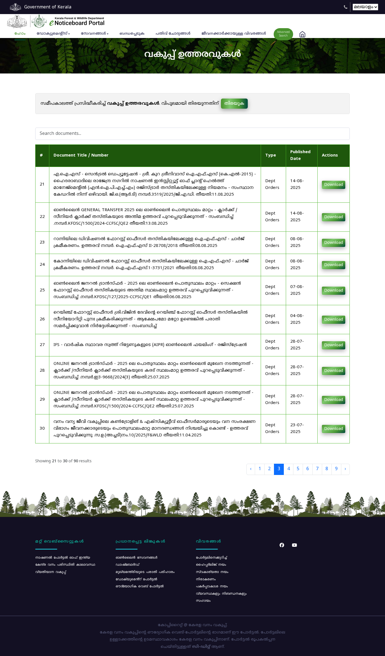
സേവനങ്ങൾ (93, 34)
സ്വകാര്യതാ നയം (212, 571)
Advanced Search (283, 34)
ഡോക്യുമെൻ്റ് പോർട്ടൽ (136, 579)
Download (333, 184)
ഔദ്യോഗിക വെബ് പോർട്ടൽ (139, 586)
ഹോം (20, 34)
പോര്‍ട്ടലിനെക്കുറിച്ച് (211, 557)
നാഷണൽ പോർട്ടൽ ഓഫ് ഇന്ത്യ (62, 557)
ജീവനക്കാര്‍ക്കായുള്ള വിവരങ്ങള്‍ (234, 34)
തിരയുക (234, 103)
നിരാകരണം (206, 579)
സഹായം (203, 600)
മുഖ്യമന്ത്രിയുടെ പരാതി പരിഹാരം (145, 571)
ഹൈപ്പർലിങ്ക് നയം (211, 564)
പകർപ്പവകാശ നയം (212, 586)
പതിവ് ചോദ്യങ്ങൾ (173, 34)
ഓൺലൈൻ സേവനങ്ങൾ (136, 557)
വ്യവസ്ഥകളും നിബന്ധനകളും (221, 593)
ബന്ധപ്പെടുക (132, 34)
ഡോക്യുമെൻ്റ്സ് (52, 34)
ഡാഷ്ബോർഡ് (127, 564)
